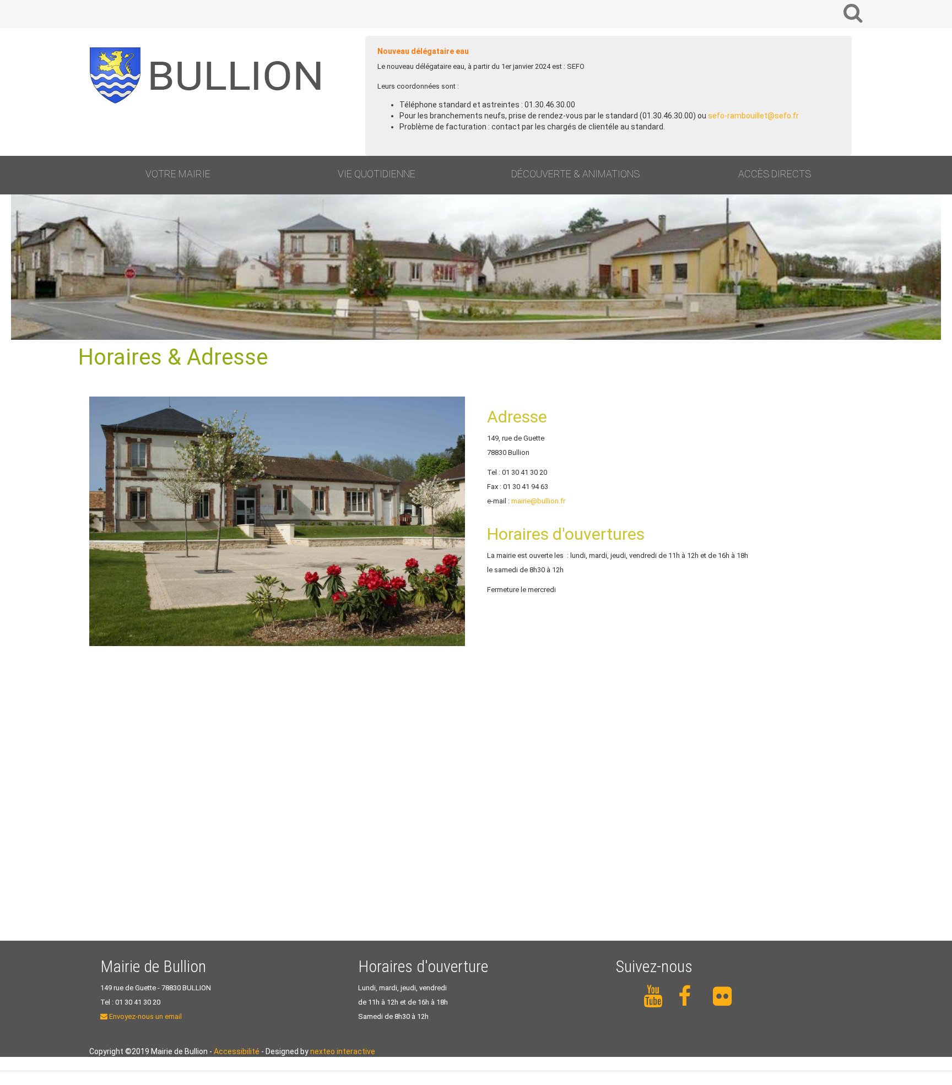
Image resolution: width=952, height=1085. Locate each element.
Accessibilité (236, 1051)
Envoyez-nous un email (144, 1016)
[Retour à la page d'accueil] (210, 75)
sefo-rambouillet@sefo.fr (753, 115)
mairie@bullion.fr (538, 501)
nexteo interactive (342, 1051)
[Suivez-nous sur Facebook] (689, 996)
